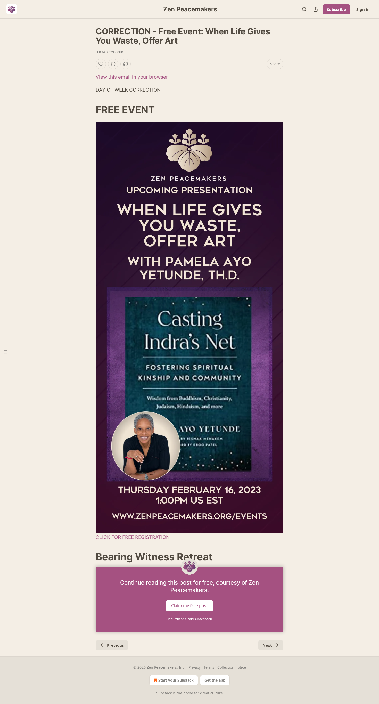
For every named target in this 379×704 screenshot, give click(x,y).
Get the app (214, 680)
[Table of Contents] (5, 352)
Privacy (194, 667)
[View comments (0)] (113, 64)
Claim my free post (189, 606)
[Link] (88, 110)
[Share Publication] (315, 9)
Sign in (363, 9)
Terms (209, 667)
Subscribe (336, 9)
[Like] (101, 64)
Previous (115, 645)
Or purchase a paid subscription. (189, 619)
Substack (164, 693)
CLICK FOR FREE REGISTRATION (133, 537)
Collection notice (231, 667)
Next (267, 645)
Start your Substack (176, 680)
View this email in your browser (132, 77)
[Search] (304, 9)
